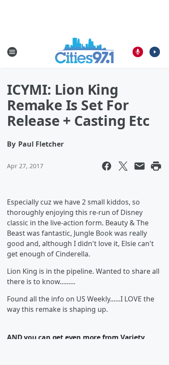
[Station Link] (84, 52)
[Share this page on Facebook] (107, 166)
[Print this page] (156, 166)
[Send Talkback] (138, 52)
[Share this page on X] (123, 166)
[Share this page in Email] (139, 166)
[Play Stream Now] (155, 52)
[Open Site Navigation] (12, 52)
